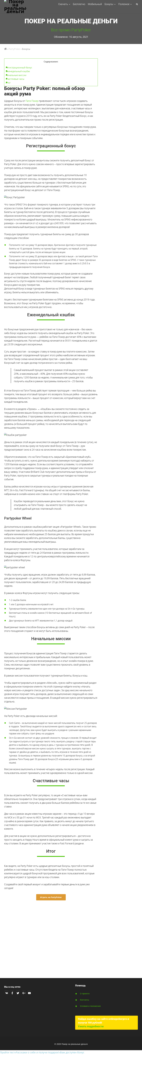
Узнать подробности (91, 1026)
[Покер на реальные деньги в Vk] (6, 993)
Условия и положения (90, 1006)
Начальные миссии (16, 75)
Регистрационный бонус (19, 67)
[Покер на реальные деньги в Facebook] (12, 993)
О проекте (85, 993)
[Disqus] (51, 938)
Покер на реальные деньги (71, 21)
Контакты (84, 999)
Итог (8, 82)
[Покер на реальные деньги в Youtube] (29, 993)
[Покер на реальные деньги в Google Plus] (23, 993)
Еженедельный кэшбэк (18, 71)
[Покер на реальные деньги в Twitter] (18, 993)
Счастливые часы (15, 78)
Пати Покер (32, 101)
